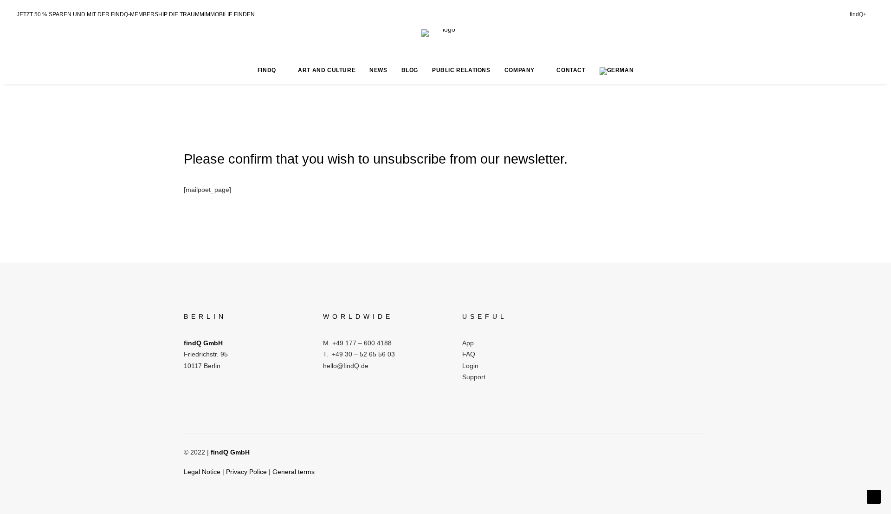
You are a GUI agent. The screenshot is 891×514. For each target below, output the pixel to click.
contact (570, 70)
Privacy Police (246, 471)
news (378, 70)
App (468, 343)
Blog (409, 70)
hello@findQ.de (345, 365)
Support (473, 377)
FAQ (468, 354)
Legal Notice (202, 471)
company (519, 70)
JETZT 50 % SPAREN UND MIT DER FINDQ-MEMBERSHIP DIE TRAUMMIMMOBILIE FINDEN (136, 14)
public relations (461, 70)
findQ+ (858, 14)
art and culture (326, 70)
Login (470, 365)
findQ (267, 70)
